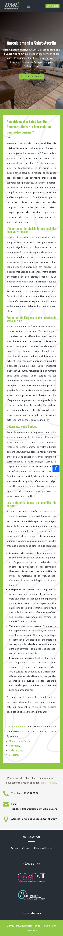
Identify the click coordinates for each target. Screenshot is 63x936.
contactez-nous (48, 782)
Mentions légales (43, 848)
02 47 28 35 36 (52, 6)
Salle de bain (15, 750)
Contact (26, 848)
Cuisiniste (14, 745)
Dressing (13, 754)
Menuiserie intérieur (19, 741)
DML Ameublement (16, 726)
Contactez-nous (31, 76)
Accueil (14, 848)
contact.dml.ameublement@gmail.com (34, 808)
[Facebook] (55, 468)
